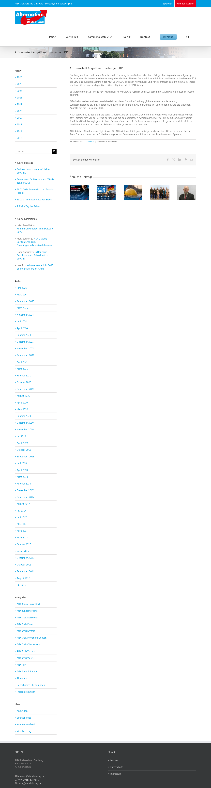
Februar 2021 (24, 375)
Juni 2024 (22, 321)
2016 (19, 138)
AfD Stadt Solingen (27, 671)
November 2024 (25, 314)
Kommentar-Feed (26, 724)
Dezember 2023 (25, 341)
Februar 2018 (24, 483)
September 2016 (25, 571)
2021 (19, 104)
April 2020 (22, 402)
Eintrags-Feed (24, 717)
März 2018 (22, 476)
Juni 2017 (22, 517)
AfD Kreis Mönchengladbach (31, 637)
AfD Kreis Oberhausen (28, 644)
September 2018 (25, 456)
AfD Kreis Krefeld (26, 630)
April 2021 (22, 362)
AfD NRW (21, 664)
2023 (19, 97)
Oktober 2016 (24, 564)
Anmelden (22, 710)
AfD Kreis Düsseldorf (28, 617)
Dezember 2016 (25, 557)
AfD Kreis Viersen (26, 651)
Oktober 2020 (24, 382)
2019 (19, 117)
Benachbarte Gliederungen (31, 685)
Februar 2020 (24, 416)
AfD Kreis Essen (25, 624)
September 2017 (25, 497)
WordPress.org (24, 731)
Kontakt (114, 760)
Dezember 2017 (25, 490)
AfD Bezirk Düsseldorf (28, 604)
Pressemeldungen (26, 691)
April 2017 (22, 530)
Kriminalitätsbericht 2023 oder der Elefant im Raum (35, 267)
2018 (19, 124)
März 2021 (22, 368)
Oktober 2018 (24, 449)
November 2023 (25, 348)
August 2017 (23, 503)
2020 (19, 111)
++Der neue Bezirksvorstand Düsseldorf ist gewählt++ (32, 255)
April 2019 (22, 443)
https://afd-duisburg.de (30, 783)
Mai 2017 (22, 524)
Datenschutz (116, 767)
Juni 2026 (22, 287)
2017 (19, 131)
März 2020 (22, 409)
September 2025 (25, 301)
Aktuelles (90, 141)
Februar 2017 (24, 544)
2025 (19, 84)
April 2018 (22, 470)
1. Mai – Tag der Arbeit (28, 206)
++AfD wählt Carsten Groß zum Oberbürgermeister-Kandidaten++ (34, 242)
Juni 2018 (22, 463)
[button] (188, 36)
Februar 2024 (24, 335)
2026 (19, 77)
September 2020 (25, 389)
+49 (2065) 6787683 (28, 779)
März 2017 (22, 537)
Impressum (115, 773)
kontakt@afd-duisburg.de (31, 776)
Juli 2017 (21, 510)
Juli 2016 (21, 584)
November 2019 (25, 429)
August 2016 (23, 578)
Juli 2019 (21, 436)
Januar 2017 (23, 551)
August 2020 (23, 395)
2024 (19, 90)
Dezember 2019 (25, 422)
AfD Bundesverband (27, 610)
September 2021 (25, 355)
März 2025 (22, 307)
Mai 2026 (22, 294)
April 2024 (22, 328)
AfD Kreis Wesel (25, 657)
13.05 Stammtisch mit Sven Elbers (34, 199)
